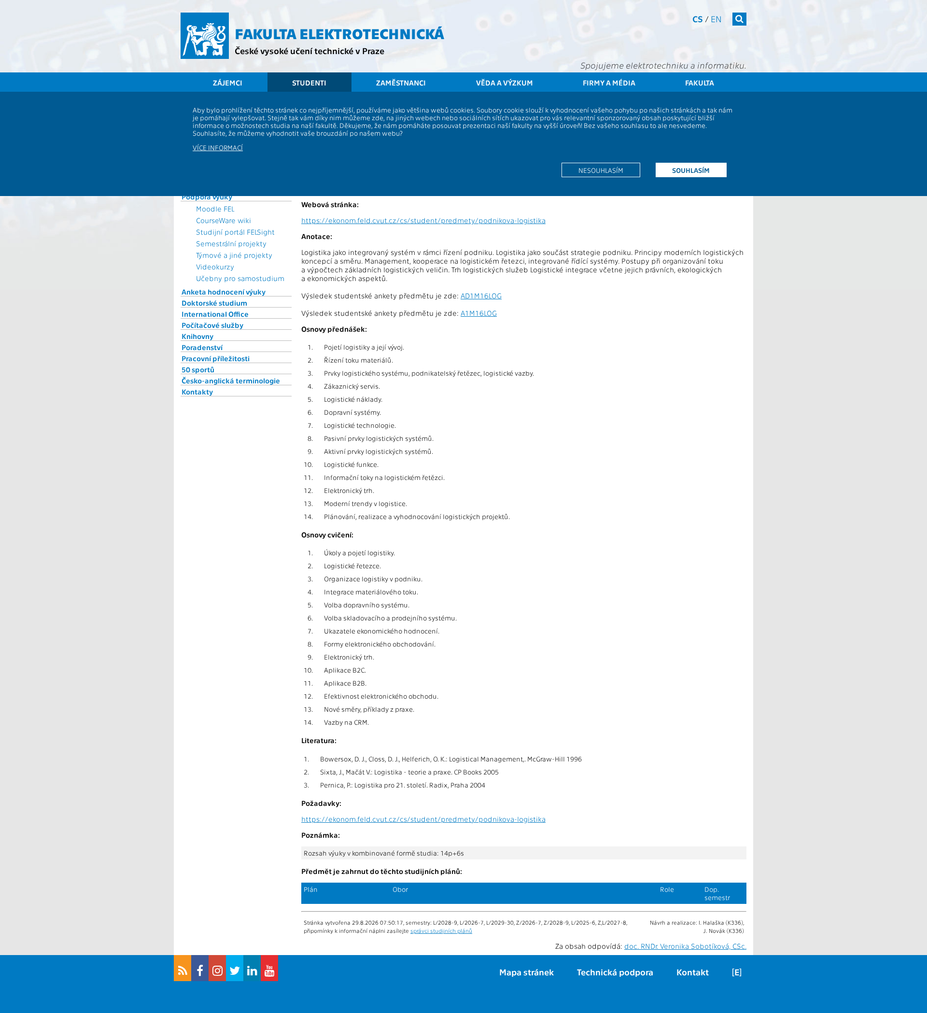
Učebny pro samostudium (240, 278)
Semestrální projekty (231, 243)
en (716, 19)
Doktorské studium (214, 302)
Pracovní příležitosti (216, 358)
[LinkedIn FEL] (252, 968)
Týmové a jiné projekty (234, 255)
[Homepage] (205, 36)
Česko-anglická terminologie (231, 380)
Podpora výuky (207, 196)
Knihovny (197, 336)
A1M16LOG (479, 313)
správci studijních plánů (441, 930)
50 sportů (198, 369)
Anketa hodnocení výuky (224, 291)
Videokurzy (215, 266)
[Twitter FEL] (234, 968)
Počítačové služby (212, 325)
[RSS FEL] (182, 968)
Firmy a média (609, 82)
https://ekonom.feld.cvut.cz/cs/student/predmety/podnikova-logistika (423, 220)
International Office (215, 314)
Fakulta (699, 82)
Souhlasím (691, 170)
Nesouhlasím (600, 170)
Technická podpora (615, 972)
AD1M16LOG (481, 295)
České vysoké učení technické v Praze (309, 50)
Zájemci (227, 82)
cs (697, 19)
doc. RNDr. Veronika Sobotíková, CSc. (685, 946)
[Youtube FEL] (269, 968)
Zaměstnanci (401, 82)
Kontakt (692, 972)
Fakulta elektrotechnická (339, 33)
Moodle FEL (215, 208)
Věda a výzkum (504, 82)
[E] (737, 972)
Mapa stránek (526, 972)
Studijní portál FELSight (235, 231)
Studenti (309, 82)
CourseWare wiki (223, 220)
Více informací (218, 147)
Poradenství (202, 347)
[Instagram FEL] (217, 968)
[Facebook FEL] (200, 968)
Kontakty (197, 391)
